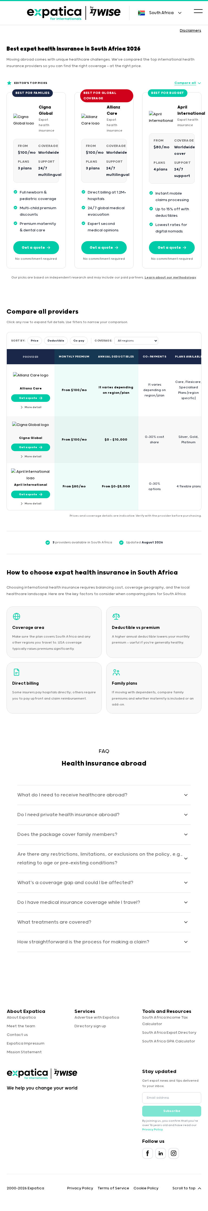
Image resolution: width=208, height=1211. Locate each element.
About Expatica (21, 1017)
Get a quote (33, 247)
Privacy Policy (152, 1129)
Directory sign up (90, 1026)
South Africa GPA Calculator (168, 1041)
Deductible (56, 340)
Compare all (185, 83)
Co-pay (78, 340)
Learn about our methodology (170, 277)
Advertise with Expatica (96, 1017)
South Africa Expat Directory (169, 1033)
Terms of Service (113, 1188)
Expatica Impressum (25, 1043)
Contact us (17, 1035)
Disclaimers (190, 30)
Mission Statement (24, 1052)
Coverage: (103, 340)
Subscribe (171, 1111)
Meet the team (21, 1026)
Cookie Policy (146, 1188)
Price (34, 340)
